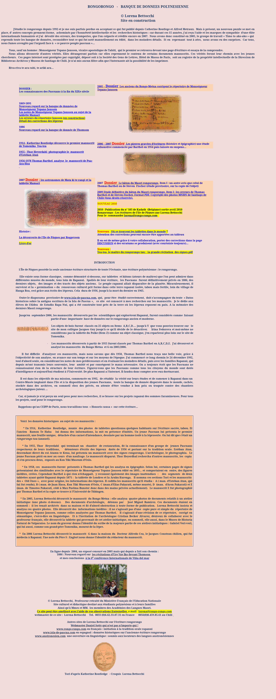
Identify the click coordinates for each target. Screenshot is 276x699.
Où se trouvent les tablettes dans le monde (138, 231)
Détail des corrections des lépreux (41, 121)
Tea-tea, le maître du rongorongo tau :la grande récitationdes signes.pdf (145, 252)
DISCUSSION (105, 243)
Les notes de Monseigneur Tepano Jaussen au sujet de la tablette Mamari (55, 113)
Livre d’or (25, 243)
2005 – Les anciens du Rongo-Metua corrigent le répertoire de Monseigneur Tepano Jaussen (152, 88)
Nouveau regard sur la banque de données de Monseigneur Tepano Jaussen (48, 107)
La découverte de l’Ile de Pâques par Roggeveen (49, 237)
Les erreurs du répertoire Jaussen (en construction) (52, 118)
